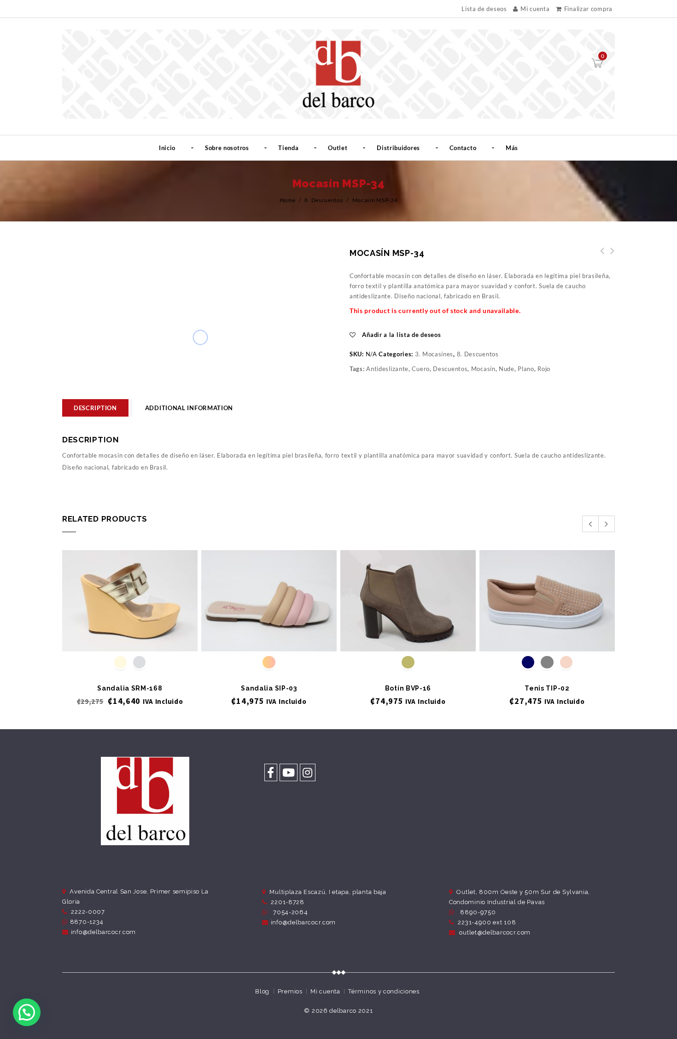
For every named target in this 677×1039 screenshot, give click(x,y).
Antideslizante (387, 368)
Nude (506, 368)
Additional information (189, 408)
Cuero (421, 368)
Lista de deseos (484, 9)
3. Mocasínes (434, 354)
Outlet (337, 147)
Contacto (463, 147)
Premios (290, 991)
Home (288, 200)
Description (95, 408)
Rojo (543, 368)
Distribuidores (398, 147)
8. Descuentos (323, 200)
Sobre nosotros (227, 147)
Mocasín (483, 368)
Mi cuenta (534, 8)
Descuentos (450, 368)
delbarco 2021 (351, 1010)
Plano (526, 368)
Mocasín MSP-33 (610, 256)
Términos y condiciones (383, 991)
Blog (262, 991)
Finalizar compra (588, 8)
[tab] (95, 408)
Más (512, 147)
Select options (130, 636)
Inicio (167, 147)
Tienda (288, 147)
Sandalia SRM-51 (600, 256)
